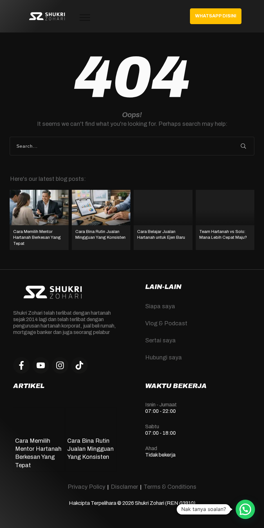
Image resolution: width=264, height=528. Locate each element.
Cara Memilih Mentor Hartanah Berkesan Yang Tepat (39, 220)
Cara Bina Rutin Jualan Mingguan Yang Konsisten (101, 220)
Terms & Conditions (170, 487)
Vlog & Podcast (166, 323)
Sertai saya (160, 340)
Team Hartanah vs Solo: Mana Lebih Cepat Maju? (225, 220)
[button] (245, 509)
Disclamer (124, 487)
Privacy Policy (86, 487)
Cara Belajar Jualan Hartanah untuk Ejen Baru (163, 220)
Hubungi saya (163, 357)
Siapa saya (160, 306)
